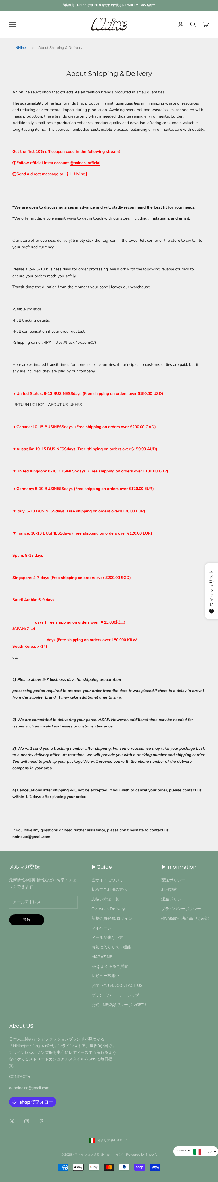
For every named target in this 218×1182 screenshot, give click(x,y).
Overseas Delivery (108, 909)
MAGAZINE (101, 957)
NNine (20, 47)
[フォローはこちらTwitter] (12, 1121)
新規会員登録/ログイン (111, 918)
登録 (26, 919)
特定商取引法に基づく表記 (185, 918)
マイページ (101, 928)
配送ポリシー (173, 880)
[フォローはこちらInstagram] (27, 1121)
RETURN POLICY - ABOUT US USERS (48, 404)
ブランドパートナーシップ (115, 995)
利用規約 (169, 889)
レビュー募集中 (105, 976)
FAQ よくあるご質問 (109, 966)
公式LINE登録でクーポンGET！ (119, 1005)
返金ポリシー (173, 899)
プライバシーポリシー (181, 909)
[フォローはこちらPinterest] (41, 1121)
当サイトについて (107, 880)
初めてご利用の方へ (109, 889)
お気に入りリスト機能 (111, 947)
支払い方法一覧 (105, 899)
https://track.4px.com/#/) (74, 342)
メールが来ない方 (107, 937)
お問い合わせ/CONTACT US (116, 985)
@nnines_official (85, 163)
